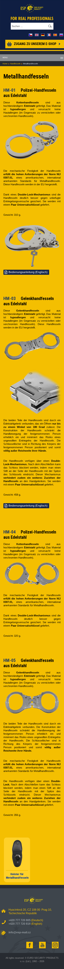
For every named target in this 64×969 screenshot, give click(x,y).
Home (5, 64)
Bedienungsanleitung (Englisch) (28, 272)
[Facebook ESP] (30, 945)
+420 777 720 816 (20, 923)
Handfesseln (15, 64)
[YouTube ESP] (42, 945)
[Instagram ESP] (55, 945)
